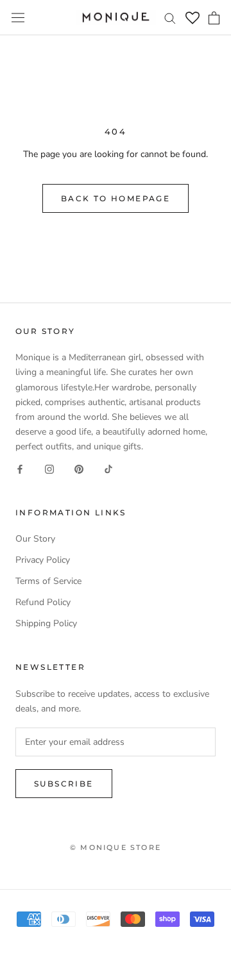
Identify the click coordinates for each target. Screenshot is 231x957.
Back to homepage (115, 198)
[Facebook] (19, 468)
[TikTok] (108, 468)
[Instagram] (49, 468)
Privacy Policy (42, 560)
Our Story (35, 539)
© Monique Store (115, 847)
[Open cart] (214, 18)
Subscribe (64, 783)
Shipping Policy (46, 623)
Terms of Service (48, 581)
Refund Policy (43, 602)
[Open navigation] (18, 17)
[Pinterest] (78, 468)
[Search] (170, 17)
